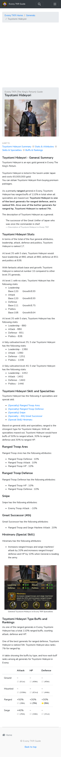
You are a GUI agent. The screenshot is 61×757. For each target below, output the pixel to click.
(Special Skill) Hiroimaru (20, 419)
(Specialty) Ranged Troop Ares (24, 405)
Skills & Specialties (12, 150)
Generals (30, 15)
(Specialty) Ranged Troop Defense (26, 409)
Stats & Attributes (44, 146)
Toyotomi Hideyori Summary (16, 146)
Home (8, 735)
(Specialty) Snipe (16, 412)
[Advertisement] (30, 55)
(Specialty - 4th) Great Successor (25, 416)
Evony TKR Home (14, 15)
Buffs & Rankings (34, 150)
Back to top (31, 747)
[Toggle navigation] (39, 4)
